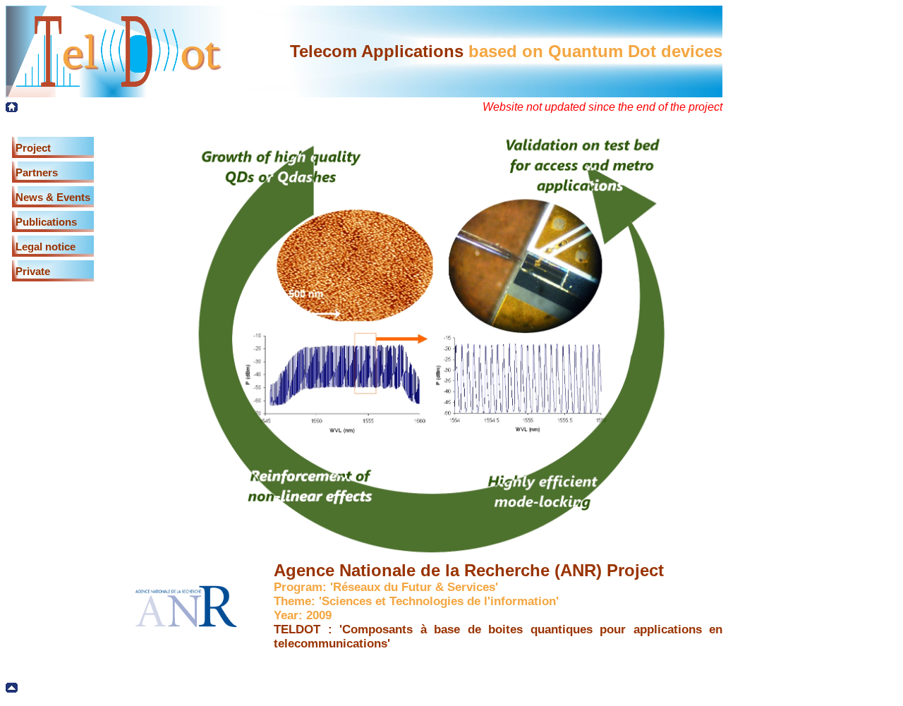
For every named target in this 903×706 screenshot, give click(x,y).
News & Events (53, 197)
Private (33, 271)
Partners (37, 172)
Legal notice (45, 246)
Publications (46, 222)
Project (33, 148)
